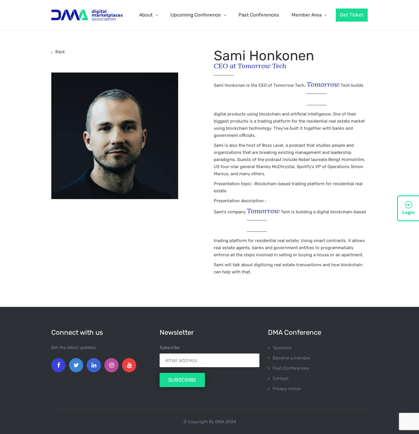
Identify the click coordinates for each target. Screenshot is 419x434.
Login (408, 212)
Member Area (307, 15)
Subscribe (170, 347)
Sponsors (282, 347)
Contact (281, 378)
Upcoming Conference (195, 15)
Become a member (291, 358)
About (146, 15)
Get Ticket (351, 15)
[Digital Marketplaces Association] (87, 15)
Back (60, 51)
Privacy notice (287, 388)
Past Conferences (259, 15)
